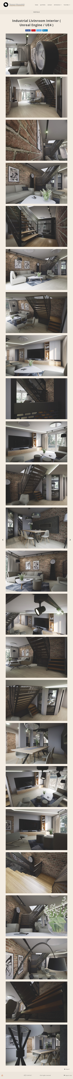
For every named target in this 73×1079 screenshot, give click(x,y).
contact (50, 4)
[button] (67, 1069)
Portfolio (36, 12)
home (36, 4)
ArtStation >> (58, 4)
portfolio (42, 4)
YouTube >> (67, 4)
